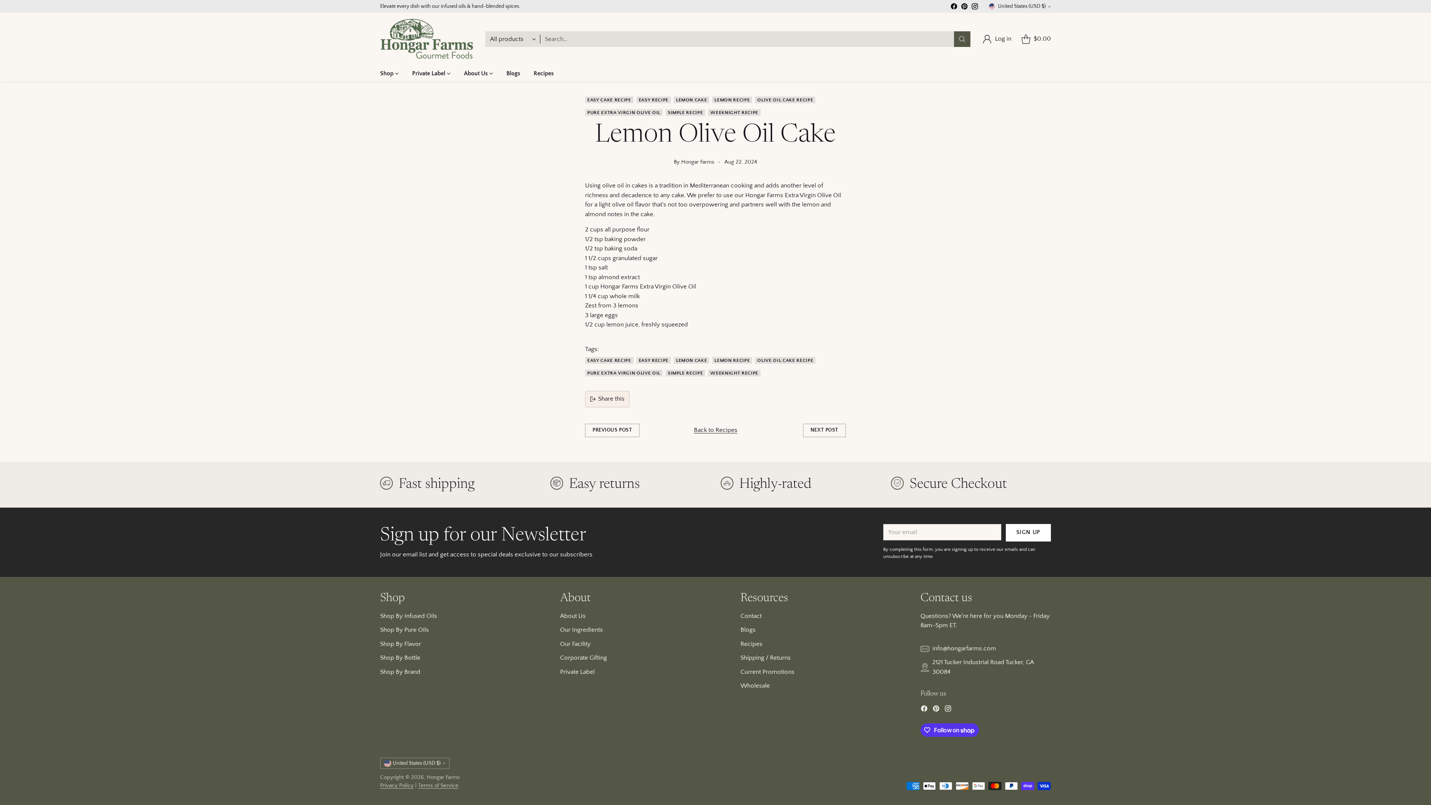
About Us (573, 616)
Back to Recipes (715, 430)
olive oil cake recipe (785, 99)
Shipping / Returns (765, 657)
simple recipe (685, 112)
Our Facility (575, 644)
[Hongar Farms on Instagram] (975, 8)
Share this (611, 398)
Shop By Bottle (400, 657)
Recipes (751, 644)
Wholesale (755, 685)
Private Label (577, 672)
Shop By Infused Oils (408, 616)
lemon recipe (732, 99)
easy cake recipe (609, 99)
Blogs (748, 629)
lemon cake (691, 99)
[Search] (962, 39)
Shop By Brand (400, 672)
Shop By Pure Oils (404, 629)
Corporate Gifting (583, 657)
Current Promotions (767, 672)
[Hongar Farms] (426, 39)
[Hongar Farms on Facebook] (954, 8)
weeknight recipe (734, 112)
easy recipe (654, 99)
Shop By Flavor (400, 644)
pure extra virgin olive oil (623, 112)
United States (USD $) (1022, 6)
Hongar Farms (443, 777)
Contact (751, 616)
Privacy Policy (397, 785)
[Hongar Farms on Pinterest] (964, 8)
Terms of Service (438, 785)
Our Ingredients (581, 629)
